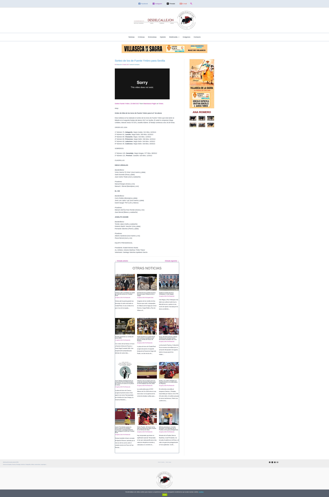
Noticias (132, 37)
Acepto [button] (164, 494)
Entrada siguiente (172, 261)
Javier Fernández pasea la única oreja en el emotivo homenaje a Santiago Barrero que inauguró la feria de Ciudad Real (124, 429)
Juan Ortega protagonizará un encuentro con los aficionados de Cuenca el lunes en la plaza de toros (124, 383)
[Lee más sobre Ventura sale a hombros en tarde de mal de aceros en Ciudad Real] (125, 282)
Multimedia (173, 37)
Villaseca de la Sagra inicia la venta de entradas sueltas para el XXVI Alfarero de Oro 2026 (146, 382)
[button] (191, 3)
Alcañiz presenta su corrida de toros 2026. (124, 337)
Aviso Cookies (161, 462)
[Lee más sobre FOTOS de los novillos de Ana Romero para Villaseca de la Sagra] (147, 282)
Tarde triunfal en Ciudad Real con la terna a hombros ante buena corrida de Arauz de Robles (146, 339)
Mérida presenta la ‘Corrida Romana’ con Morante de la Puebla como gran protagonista (168, 428)
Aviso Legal (168, 462)
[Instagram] (275, 462)
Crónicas (141, 37)
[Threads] (272, 462)
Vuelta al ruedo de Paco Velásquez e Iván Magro (166, 293)
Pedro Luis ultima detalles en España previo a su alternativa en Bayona (168, 382)
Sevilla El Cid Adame (134, 64)
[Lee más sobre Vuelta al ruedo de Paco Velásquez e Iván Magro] (169, 282)
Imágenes (186, 37)
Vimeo (161, 103)
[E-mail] (277, 462)
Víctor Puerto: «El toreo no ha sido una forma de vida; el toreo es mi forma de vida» (146, 428)
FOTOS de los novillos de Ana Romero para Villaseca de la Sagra (146, 294)
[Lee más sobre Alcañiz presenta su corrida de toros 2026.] (125, 326)
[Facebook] (269, 462)
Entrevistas (152, 37)
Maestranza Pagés (149, 103)
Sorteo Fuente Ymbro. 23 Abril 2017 (127, 103)
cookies (201, 492)
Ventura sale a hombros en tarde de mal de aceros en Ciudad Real (125, 294)
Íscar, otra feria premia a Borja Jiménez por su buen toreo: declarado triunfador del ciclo (168, 338)
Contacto (197, 37)
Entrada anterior (121, 261)
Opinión (163, 37)
